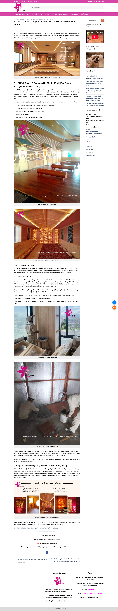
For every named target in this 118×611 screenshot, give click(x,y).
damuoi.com (69, 547)
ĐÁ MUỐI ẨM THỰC (37, 14)
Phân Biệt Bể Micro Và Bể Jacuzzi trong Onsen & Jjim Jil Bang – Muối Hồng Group (94, 98)
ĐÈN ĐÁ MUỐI (48, 14)
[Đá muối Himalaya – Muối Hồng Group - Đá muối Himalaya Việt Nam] (21, 7)
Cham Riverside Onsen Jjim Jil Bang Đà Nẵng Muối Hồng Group (94, 83)
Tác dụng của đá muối (92, 137)
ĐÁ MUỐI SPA (26, 14)
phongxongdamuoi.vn (46, 547)
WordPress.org (90, 155)
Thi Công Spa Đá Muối (48, 19)
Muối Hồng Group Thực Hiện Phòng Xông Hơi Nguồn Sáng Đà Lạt (39, 528)
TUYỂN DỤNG (85, 14)
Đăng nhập (89, 146)
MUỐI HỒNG (74, 14)
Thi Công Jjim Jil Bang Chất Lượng (34, 19)
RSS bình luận (90, 152)
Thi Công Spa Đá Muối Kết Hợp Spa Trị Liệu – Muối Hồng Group (95, 104)
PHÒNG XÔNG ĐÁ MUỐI (61, 14)
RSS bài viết (89, 149)
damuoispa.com (98, 133)
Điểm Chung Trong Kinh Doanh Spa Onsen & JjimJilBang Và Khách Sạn (95, 91)
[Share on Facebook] (47, 552)
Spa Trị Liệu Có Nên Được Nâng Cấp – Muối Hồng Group (94, 77)
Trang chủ (17, 14)
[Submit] (101, 7)
